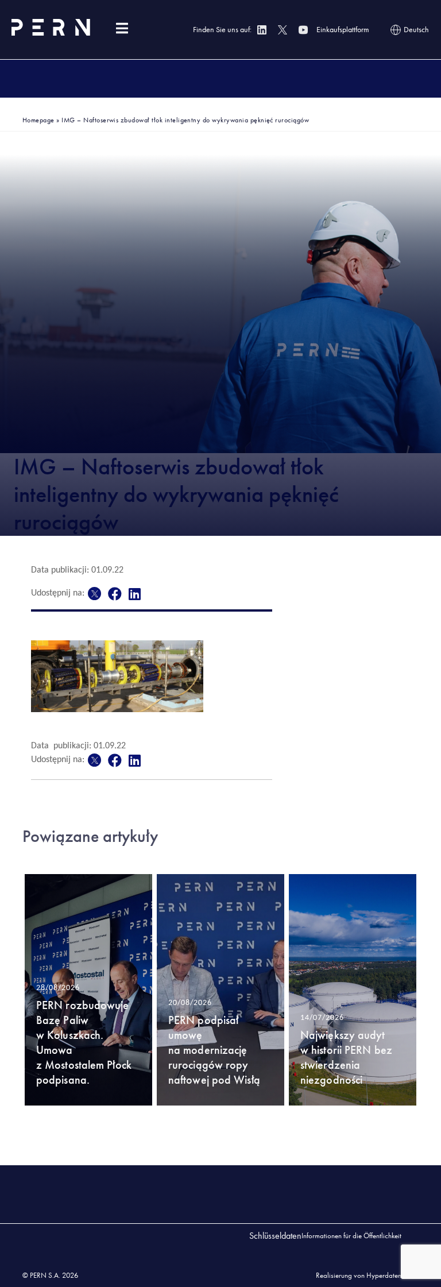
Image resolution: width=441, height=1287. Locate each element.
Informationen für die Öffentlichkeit (351, 1235)
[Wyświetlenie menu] (122, 28)
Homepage (38, 120)
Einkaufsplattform (342, 29)
